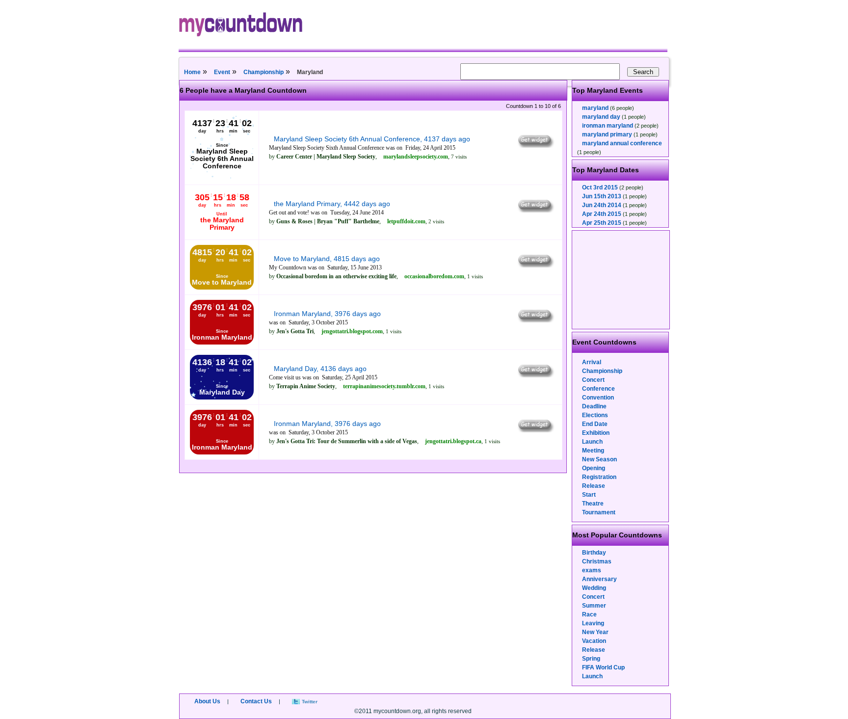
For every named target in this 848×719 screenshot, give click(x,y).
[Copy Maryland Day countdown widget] (535, 375)
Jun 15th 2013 (601, 196)
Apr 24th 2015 (601, 214)
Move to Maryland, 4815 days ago (327, 259)
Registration (599, 477)
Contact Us (256, 701)
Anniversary (599, 579)
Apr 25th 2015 (601, 222)
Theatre (593, 503)
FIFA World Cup (603, 667)
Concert (593, 379)
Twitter (310, 701)
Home (192, 72)
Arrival (591, 362)
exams (591, 570)
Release (593, 485)
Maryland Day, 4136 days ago (320, 369)
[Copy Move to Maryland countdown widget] (535, 265)
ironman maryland (607, 125)
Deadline (594, 406)
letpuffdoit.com (406, 221)
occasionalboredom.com (434, 276)
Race (589, 614)
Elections (595, 415)
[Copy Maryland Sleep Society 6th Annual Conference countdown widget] (535, 145)
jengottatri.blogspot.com (352, 331)
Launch (592, 441)
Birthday (594, 552)
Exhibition (596, 432)
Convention (598, 397)
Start (589, 494)
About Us (207, 701)
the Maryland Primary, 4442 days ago (332, 204)
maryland (595, 108)
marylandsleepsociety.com (415, 156)
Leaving (593, 623)
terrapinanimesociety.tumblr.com (384, 386)
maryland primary (607, 134)
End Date (595, 424)
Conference (598, 388)
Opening (593, 468)
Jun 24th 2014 (601, 205)
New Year (595, 632)
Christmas (596, 561)
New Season (599, 459)
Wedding (594, 588)
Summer (594, 605)
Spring (591, 658)
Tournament (598, 512)
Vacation (594, 641)
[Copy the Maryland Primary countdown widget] (535, 210)
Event (222, 72)
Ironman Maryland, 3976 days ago (327, 314)
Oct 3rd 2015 (600, 187)
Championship (263, 72)
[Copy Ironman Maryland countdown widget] (535, 320)
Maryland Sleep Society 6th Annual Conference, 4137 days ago (372, 139)
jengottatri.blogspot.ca (453, 441)
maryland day (601, 116)
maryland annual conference (622, 143)
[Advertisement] (621, 280)
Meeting (593, 450)
